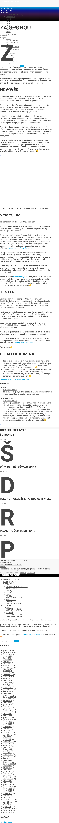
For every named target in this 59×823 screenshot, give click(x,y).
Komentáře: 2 (4, 35)
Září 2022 (6, 738)
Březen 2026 (7, 660)
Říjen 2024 (7, 691)
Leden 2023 (7, 730)
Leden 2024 (7, 708)
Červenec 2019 (8, 808)
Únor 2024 (7, 706)
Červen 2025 (7, 676)
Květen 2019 (7, 812)
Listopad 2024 (8, 689)
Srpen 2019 (7, 807)
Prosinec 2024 (8, 688)
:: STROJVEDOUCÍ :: (11, 1)
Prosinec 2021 (8, 755)
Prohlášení (31, 573)
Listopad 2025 (8, 667)
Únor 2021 (7, 773)
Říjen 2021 (7, 758)
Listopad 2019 (8, 801)
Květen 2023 (7, 723)
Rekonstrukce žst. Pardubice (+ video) (26, 498)
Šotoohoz (7, 434)
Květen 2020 (7, 790)
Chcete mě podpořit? (14, 615)
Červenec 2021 (8, 764)
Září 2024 (6, 693)
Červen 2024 (7, 699)
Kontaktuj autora (6, 822)
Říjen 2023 (7, 714)
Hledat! (22, 66)
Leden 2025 (7, 686)
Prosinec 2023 (8, 710)
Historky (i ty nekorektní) (14, 15)
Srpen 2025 (7, 673)
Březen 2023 (7, 727)
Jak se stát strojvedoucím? (12, 6)
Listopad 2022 (8, 734)
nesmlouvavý (18, 277)
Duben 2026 (7, 658)
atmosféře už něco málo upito (20, 248)
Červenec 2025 (8, 675)
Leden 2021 (7, 775)
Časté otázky (7, 10)
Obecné (8, 21)
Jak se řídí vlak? (8, 8)
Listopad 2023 (8, 712)
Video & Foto (11, 600)
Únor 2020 (7, 795)
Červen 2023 (7, 721)
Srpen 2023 (7, 717)
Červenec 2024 (8, 697)
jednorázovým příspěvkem (32, 634)
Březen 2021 (7, 771)
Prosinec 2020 (8, 777)
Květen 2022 (7, 745)
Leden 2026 (7, 663)
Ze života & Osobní (12, 34)
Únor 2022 (7, 751)
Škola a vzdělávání (14, 598)
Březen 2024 (7, 704)
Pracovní (10, 596)
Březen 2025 (7, 682)
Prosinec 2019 (8, 799)
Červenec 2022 (8, 742)
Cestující (9, 19)
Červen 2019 (7, 810)
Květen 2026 (7, 656)
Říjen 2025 (7, 669)
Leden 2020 (7, 797)
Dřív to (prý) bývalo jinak (18, 466)
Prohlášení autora (14, 611)
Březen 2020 (7, 794)
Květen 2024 (7, 701)
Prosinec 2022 (8, 732)
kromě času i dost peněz (25, 343)
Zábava (8, 32)
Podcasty (7, 605)
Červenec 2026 (8, 652)
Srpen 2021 (7, 762)
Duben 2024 (7, 702)
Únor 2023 (7, 729)
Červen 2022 (7, 743)
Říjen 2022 (7, 736)
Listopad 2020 (8, 779)
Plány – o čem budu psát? (17, 530)
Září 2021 (6, 760)
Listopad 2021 (8, 756)
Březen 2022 (7, 749)
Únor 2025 (7, 684)
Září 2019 (6, 805)
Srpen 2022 (7, 740)
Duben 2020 (7, 792)
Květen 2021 (7, 768)
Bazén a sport (10, 17)
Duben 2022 (7, 747)
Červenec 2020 (8, 786)
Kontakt (23, 573)
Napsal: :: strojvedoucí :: (9, 560)
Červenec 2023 (8, 719)
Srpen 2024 (7, 695)
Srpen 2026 (7, 650)
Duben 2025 (7, 680)
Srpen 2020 (7, 784)
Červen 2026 (7, 654)
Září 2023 (6, 716)
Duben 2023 (7, 725)
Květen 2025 (7, 678)
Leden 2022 (7, 753)
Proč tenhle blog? (14, 609)
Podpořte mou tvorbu (8, 571)
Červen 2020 (7, 788)
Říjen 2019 (7, 803)
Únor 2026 (7, 662)
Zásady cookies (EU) (14, 616)
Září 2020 (6, 782)
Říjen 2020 (7, 781)
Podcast (8, 23)
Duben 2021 (7, 769)
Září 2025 (6, 671)
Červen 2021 (7, 766)
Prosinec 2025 (8, 665)
